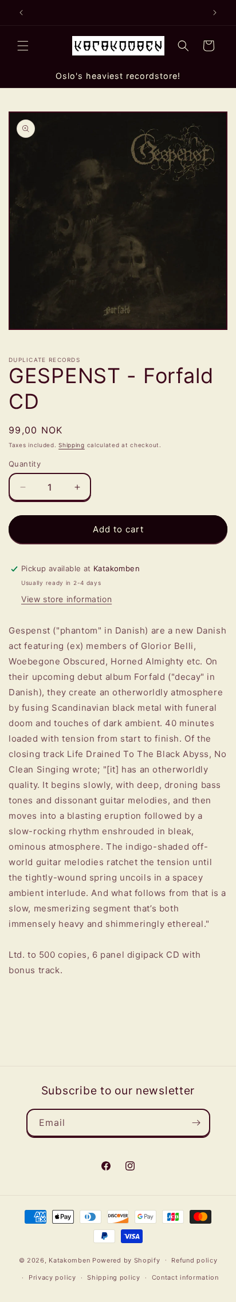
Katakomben (69, 1260)
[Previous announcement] (21, 12)
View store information (66, 599)
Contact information (185, 1277)
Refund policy (194, 1260)
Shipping (71, 444)
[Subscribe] (196, 1123)
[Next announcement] (214, 12)
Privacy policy (52, 1277)
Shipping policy (113, 1277)
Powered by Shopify (126, 1260)
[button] (23, 45)
